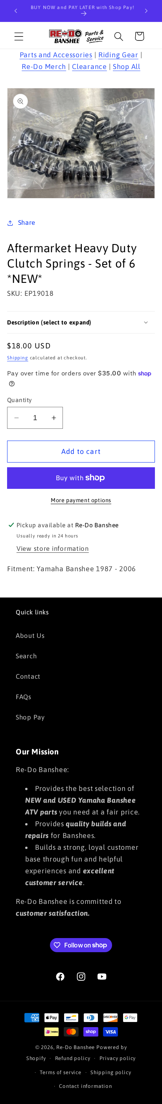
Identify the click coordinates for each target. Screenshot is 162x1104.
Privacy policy (117, 1058)
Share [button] (26, 222)
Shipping (17, 358)
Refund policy (72, 1058)
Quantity (19, 399)
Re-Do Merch (44, 66)
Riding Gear (118, 55)
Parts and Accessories (56, 55)
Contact (28, 676)
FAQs (23, 697)
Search (26, 656)
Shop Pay (30, 717)
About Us (30, 635)
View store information (53, 548)
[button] (19, 36)
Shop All (126, 66)
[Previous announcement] (15, 11)
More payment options (81, 500)
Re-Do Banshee (75, 1047)
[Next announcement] (146, 11)
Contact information (85, 1086)
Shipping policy (110, 1072)
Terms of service (60, 1072)
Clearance (89, 66)
